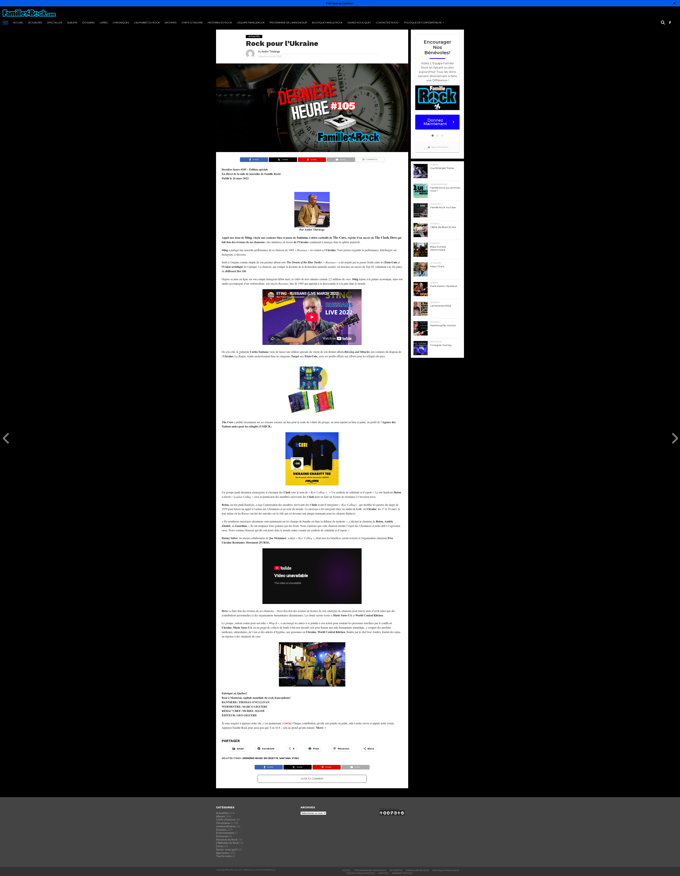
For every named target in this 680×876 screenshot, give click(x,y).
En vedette (271, 758)
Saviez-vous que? (359, 22)
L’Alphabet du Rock (147, 22)
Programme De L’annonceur (370, 870)
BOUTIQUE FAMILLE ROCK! (446, 870)
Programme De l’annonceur (288, 22)
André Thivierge (271, 51)
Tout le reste (224, 856)
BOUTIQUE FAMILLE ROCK (327, 22)
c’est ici (286, 723)
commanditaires (226, 826)
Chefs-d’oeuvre (192, 22)
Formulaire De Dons (417, 870)
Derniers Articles (402, 873)
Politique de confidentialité (423, 22)
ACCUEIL (18, 22)
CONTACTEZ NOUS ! (387, 22)
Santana (285, 758)
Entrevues (222, 836)
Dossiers (88, 22)
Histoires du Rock (220, 22)
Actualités (35, 22)
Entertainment (225, 832)
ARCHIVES (171, 22)
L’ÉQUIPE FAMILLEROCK (251, 22)
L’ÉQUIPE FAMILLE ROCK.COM (360, 873)
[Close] (674, 3)
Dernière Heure (252, 758)
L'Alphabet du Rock (227, 842)
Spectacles (54, 22)
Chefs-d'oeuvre (225, 819)
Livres (104, 22)
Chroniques (121, 22)
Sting (295, 758)
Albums (72, 22)
